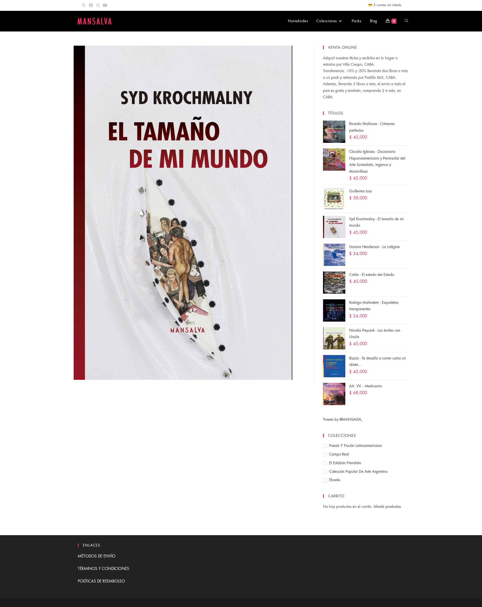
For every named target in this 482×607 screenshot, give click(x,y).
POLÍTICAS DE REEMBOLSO (101, 581)
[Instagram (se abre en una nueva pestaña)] (98, 5)
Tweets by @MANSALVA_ (343, 419)
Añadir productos (387, 506)
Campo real (339, 454)
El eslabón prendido (345, 463)
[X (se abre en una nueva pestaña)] (84, 5)
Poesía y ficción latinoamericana (355, 445)
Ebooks (334, 480)
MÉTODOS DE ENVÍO (96, 556)
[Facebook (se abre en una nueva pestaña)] (91, 5)
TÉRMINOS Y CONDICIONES (103, 569)
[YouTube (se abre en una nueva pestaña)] (105, 5)
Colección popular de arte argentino (358, 471)
